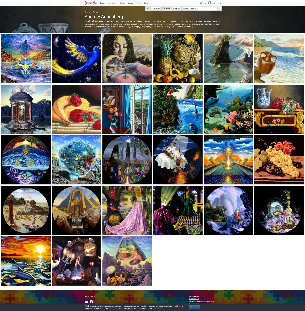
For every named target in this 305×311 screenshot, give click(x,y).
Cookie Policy (158, 308)
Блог (146, 3)
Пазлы (102, 3)
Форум (139, 3)
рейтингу (186, 9)
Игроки (131, 3)
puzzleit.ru (113, 308)
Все (148, 9)
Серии (122, 3)
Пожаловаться (194, 296)
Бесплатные (156, 9)
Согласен (194, 307)
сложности (176, 9)
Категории (112, 3)
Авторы (96, 12)
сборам (193, 9)
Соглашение (194, 299)
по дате (166, 9)
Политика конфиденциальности (201, 301)
